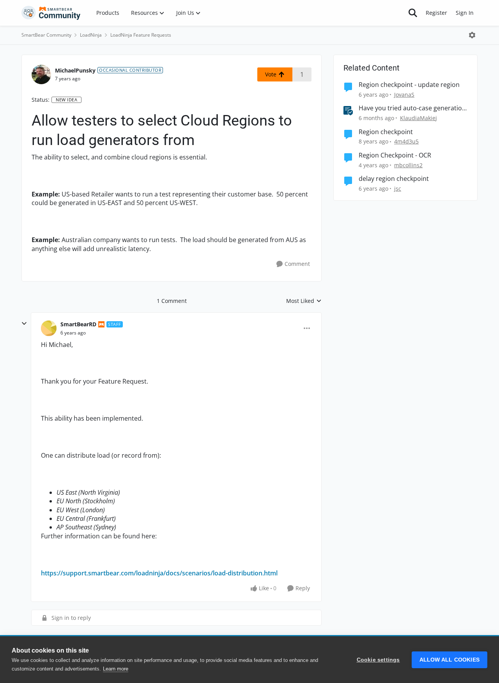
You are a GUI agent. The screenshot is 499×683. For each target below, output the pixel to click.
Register (436, 12)
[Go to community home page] (51, 13)
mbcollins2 (408, 165)
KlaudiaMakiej (418, 118)
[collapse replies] (24, 323)
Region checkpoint (386, 132)
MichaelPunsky (75, 70)
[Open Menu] (472, 35)
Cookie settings (378, 660)
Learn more (115, 669)
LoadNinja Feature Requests (140, 35)
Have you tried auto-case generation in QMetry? (412, 108)
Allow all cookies (449, 660)
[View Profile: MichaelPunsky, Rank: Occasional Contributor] (41, 74)
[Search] (413, 13)
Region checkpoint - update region (409, 85)
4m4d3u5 (406, 141)
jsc (397, 188)
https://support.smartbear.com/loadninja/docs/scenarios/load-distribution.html (159, 573)
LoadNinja (91, 35)
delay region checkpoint (394, 179)
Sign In (465, 12)
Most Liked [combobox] (304, 301)
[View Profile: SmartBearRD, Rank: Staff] (49, 328)
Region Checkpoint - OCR (395, 155)
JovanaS (404, 94)
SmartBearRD (78, 324)
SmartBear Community (46, 35)
